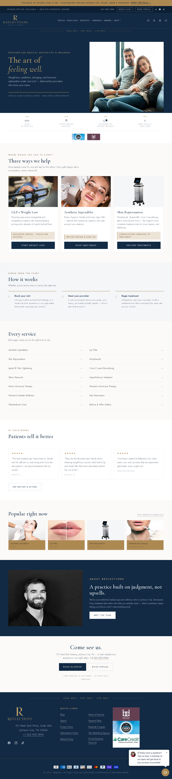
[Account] (154, 20)
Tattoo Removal (46, 377)
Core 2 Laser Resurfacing (126, 368)
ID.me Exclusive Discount (95, 740)
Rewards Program (96, 726)
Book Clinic (125, 9)
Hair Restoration (126, 395)
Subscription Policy (69, 732)
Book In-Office (72, 667)
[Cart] (160, 20)
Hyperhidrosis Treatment (126, 377)
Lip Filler (126, 350)
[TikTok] (164, 9)
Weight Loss (72, 20)
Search (63, 720)
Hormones (97, 20)
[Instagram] (160, 9)
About (117, 20)
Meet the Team (102, 615)
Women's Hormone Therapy (126, 386)
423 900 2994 (107, 9)
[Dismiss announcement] (165, 3)
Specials (61, 20)
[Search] (148, 20)
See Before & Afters (25, 487)
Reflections (57, 772)
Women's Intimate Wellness (46, 395)
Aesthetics (85, 20)
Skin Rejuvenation (46, 359)
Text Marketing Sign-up (99, 732)
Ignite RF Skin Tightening (46, 368)
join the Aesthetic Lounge (55, 9)
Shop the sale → (141, 2)
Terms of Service (96, 714)
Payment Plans (94, 720)
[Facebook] (156, 9)
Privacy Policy (66, 726)
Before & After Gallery (126, 404)
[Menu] (166, 20)
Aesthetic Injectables (46, 350)
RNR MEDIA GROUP (120, 772)
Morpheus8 (126, 359)
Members (108, 20)
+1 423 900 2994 (33, 734)
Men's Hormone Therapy (46, 386)
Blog (62, 714)
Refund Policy (66, 739)
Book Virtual (144, 9)
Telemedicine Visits (46, 404)
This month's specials (150, 515)
